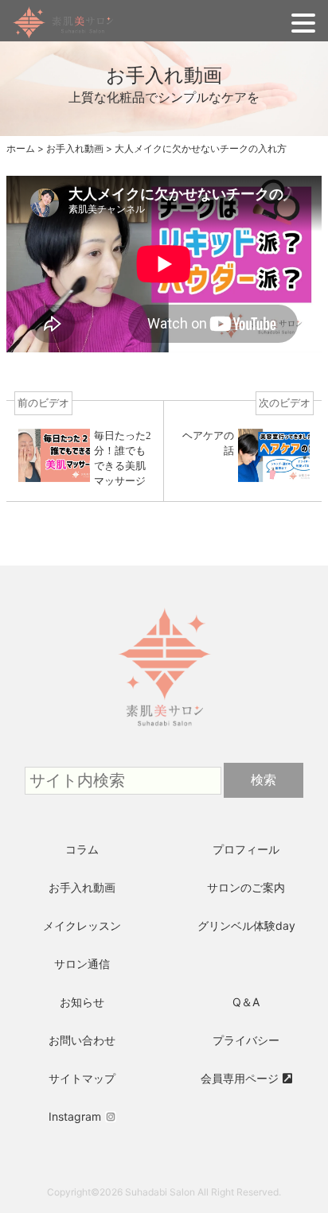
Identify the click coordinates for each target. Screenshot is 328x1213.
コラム (82, 849)
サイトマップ (82, 1078)
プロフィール (246, 849)
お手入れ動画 (82, 887)
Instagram (75, 1116)
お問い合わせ (82, 1040)
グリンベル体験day (246, 925)
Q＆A (246, 1002)
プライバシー (246, 1040)
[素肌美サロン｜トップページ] (164, 585)
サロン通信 (82, 963)
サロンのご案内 (246, 887)
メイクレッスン (82, 925)
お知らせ (82, 1002)
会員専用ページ (240, 1078)
